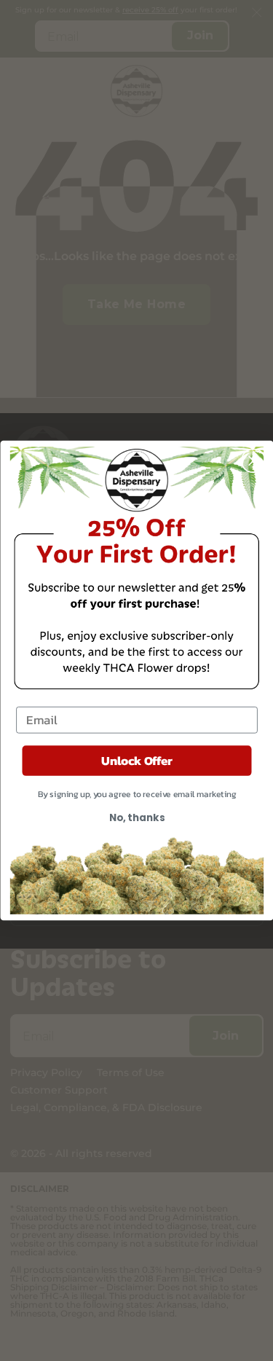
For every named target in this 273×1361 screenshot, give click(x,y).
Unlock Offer (137, 760)
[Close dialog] (253, 460)
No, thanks (136, 818)
